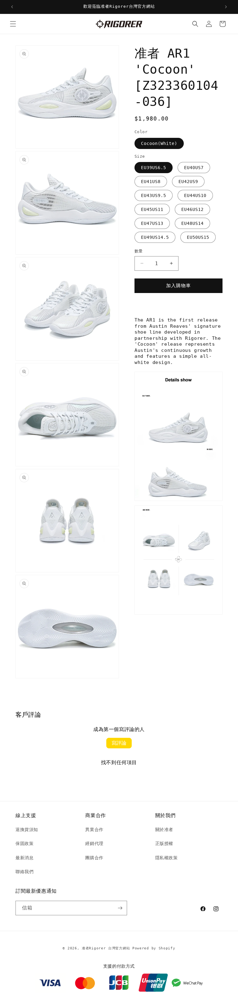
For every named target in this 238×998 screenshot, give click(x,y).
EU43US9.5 (153, 195)
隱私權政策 (166, 857)
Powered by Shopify (153, 948)
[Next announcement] (226, 7)
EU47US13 (152, 223)
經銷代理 (94, 843)
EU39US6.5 (153, 167)
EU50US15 (198, 237)
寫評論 (119, 743)
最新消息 (24, 857)
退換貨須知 (26, 829)
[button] (13, 24)
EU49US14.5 (155, 237)
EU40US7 (194, 167)
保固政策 (24, 843)
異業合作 (94, 829)
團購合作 (94, 857)
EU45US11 (152, 209)
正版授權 (164, 843)
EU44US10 (195, 195)
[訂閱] (120, 908)
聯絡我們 (24, 871)
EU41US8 (151, 181)
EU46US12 (192, 209)
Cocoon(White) (159, 143)
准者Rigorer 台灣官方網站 (106, 948)
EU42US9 (188, 181)
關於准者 (164, 829)
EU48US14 (192, 223)
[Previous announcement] (12, 7)
